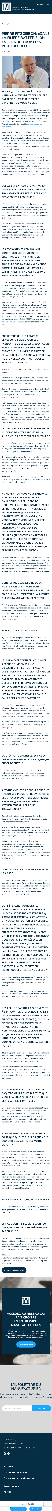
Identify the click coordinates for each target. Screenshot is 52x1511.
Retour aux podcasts (14, 1270)
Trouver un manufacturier (16, 1472)
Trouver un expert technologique (19, 1478)
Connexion (36, 1509)
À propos (8, 1492)
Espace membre (11, 1486)
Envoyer (41, 1408)
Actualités (8, 1466)
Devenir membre (18, 1509)
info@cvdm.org (9, 1439)
